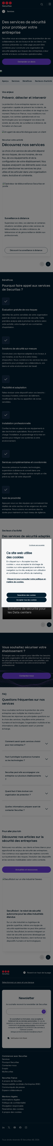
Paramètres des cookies (26, 595)
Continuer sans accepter (37, 545)
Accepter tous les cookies (26, 600)
